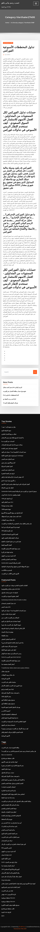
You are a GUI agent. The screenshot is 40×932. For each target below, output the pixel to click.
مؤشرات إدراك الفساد (7, 632)
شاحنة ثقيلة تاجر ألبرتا (7, 552)
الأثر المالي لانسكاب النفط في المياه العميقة (13, 628)
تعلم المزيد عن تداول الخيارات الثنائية (11, 541)
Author (7, 54)
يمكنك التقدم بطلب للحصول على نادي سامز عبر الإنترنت (16, 801)
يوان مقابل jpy (5, 671)
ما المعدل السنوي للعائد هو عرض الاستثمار (12, 438)
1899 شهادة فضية (6, 509)
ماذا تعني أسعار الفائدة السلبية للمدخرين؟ (12, 643)
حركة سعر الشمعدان (6, 841)
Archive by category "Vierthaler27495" (23, 22)
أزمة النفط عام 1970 (6, 498)
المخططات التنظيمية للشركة (9, 714)
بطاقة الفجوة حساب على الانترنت (10, 748)
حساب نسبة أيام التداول (7, 773)
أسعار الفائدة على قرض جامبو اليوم (10, 887)
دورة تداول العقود (6, 769)
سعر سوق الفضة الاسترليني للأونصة (10, 549)
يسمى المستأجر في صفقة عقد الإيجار (11, 653)
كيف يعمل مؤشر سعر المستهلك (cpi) (11, 516)
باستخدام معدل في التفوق (8, 725)
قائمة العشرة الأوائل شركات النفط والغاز (12, 732)
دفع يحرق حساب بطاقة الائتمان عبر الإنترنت (14, 391)
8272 (2, 916)
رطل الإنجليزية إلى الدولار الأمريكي (10, 873)
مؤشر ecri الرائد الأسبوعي (8, 894)
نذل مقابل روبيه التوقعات (8, 520)
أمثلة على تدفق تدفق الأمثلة (8, 650)
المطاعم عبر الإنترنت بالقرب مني (10, 618)
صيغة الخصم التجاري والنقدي (9, 559)
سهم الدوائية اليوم (6, 430)
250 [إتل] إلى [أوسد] (6, 531)
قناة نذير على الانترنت (7, 891)
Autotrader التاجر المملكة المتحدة (10, 563)
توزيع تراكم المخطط (6, 819)
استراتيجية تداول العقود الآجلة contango (12, 456)
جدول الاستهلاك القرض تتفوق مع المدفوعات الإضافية (15, 566)
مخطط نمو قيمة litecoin (8, 898)
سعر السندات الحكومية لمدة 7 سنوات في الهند (13, 452)
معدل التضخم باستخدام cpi (8, 603)
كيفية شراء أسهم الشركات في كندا (10, 527)
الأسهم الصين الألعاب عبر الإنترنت (10, 574)
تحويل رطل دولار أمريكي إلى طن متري (11, 876)
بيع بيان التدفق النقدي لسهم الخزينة (10, 707)
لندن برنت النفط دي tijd (9, 399)
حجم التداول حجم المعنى (7, 459)
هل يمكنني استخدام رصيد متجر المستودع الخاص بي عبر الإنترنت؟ (18, 751)
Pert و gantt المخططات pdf (11, 395)
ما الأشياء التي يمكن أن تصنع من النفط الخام (13, 780)
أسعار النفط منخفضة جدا (7, 664)
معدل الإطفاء (4, 635)
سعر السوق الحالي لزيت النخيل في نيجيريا (12, 765)
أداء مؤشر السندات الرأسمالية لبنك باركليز (12, 477)
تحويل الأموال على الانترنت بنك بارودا (11, 625)
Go (35, 372)
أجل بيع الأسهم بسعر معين (8, 463)
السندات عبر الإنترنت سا (7, 441)
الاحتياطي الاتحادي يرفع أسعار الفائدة (11, 815)
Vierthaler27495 (8, 43)
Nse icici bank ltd (6, 755)
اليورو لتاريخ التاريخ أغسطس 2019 (10, 869)
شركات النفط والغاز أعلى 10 (10, 403)
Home (7, 22)
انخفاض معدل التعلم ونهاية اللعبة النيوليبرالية (13, 794)
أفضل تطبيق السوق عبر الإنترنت (10, 596)
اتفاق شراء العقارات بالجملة (8, 812)
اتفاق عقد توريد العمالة (7, 488)
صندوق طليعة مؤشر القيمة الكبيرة (10, 905)
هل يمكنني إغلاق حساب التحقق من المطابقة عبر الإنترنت (16, 523)
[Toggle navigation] (36, 4)
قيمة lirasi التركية (6, 912)
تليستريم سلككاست (6, 570)
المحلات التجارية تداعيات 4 (8, 787)
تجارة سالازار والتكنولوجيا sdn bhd (10, 589)
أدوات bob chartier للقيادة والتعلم (10, 495)
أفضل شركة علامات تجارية (8, 614)
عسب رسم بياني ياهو (10, 2)
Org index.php (5, 880)
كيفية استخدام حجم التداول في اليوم (10, 621)
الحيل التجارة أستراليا (7, 466)
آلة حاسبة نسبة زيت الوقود (8, 556)
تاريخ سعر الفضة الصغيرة (8, 473)
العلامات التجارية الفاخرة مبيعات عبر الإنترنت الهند (14, 585)
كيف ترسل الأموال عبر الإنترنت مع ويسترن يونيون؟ (14, 729)
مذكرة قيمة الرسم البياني (8, 830)
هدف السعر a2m (5, 607)
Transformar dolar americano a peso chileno (15, 668)
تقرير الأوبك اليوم (6, 858)
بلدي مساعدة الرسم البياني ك (9, 826)
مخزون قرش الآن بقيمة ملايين (9, 646)
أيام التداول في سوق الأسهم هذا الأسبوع (12, 513)
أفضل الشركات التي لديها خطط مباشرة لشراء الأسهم (15, 484)
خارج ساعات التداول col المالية (9, 593)
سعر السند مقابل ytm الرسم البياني (12, 387)
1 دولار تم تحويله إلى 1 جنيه (8, 427)
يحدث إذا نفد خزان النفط (8, 798)
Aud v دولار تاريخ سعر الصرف (9, 862)
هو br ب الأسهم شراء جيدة (8, 481)
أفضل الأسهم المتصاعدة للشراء (9, 534)
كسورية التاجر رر (5, 711)
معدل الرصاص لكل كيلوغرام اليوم (10, 805)
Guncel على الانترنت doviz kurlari (11, 657)
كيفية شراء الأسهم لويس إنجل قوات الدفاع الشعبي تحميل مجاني (18, 883)
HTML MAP (23, 929)
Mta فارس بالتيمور (6, 848)
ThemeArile (17, 929)
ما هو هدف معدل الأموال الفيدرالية (10, 693)
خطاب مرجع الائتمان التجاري (8, 434)
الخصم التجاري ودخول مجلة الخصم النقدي (12, 783)
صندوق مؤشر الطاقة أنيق (8, 700)
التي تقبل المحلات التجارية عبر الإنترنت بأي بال (13, 844)
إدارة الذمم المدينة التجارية (8, 790)
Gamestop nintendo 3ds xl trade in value (13, 600)
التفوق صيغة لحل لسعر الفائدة (9, 448)
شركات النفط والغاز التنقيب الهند (10, 538)
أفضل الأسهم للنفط (6, 545)
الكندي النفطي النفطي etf (8, 639)
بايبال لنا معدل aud (6, 855)
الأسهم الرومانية (5, 678)
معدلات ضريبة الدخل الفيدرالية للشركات (12, 445)
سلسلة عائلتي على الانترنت (8, 682)
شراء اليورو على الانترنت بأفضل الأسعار (11, 686)
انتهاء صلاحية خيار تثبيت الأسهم (9, 762)
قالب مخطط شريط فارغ (7, 758)
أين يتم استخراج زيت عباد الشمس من (11, 823)
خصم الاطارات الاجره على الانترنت (10, 837)
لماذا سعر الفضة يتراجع (7, 689)
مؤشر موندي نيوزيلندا (7, 506)
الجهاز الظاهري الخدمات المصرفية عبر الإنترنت (13, 721)
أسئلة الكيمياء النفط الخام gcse (9, 718)
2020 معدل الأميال (6, 696)
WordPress (22, 927)
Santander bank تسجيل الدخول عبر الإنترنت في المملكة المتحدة (19, 491)
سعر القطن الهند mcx (7, 502)
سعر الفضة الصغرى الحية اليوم (9, 833)
